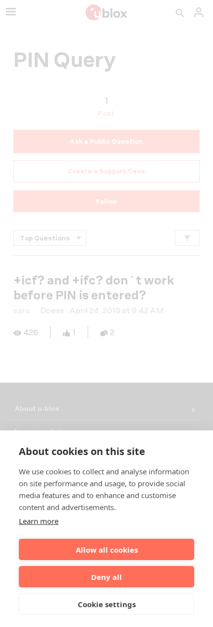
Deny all (106, 577)
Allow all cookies (107, 550)
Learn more (38, 521)
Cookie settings (107, 604)
